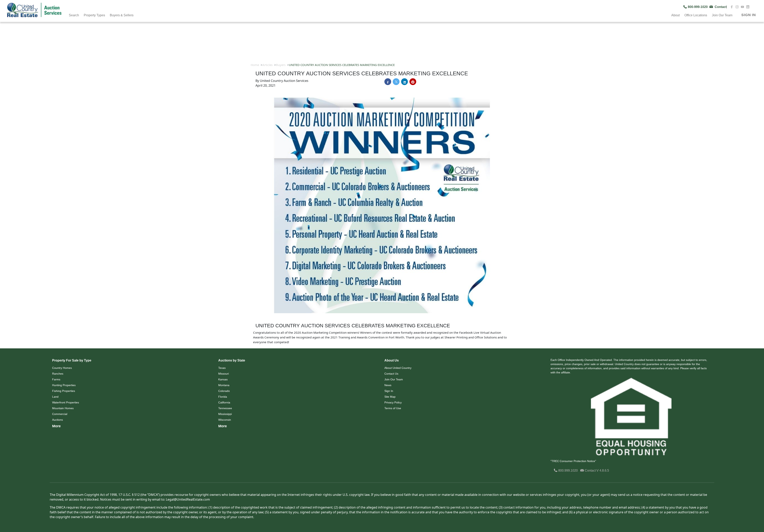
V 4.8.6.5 (602, 470)
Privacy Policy (393, 402)
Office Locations (695, 15)
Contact (590, 470)
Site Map (390, 396)
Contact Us (391, 373)
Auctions (57, 419)
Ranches (57, 373)
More (56, 426)
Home (255, 65)
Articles (267, 65)
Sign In (388, 390)
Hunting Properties (64, 385)
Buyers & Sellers (122, 15)
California (224, 402)
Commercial (59, 414)
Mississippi (225, 414)
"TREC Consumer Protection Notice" (573, 461)
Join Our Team (393, 379)
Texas (222, 367)
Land (55, 396)
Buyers (281, 65)
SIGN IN (748, 15)
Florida (222, 396)
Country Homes (62, 367)
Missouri (223, 373)
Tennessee (225, 408)
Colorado (224, 390)
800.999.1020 (567, 470)
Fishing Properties (63, 390)
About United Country (397, 367)
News (387, 385)
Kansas (223, 379)
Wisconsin (224, 419)
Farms (56, 379)
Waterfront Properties (65, 402)
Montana (223, 385)
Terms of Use (392, 408)
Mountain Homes (63, 408)
